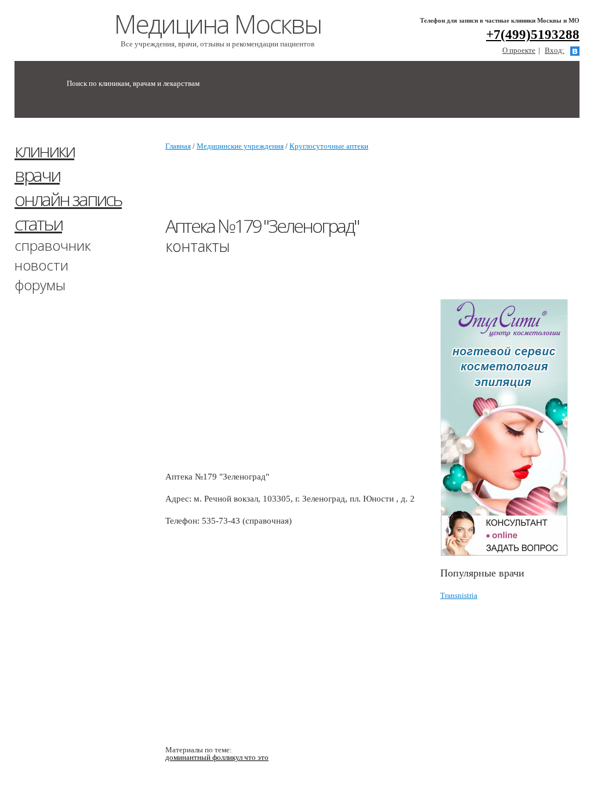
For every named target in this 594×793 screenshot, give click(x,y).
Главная (178, 146)
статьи (38, 223)
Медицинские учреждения (240, 146)
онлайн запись (68, 198)
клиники (44, 150)
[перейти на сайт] (509, 427)
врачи (37, 174)
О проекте (518, 50)
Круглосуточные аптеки (328, 146)
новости (41, 265)
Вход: (554, 50)
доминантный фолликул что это (217, 757)
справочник (53, 245)
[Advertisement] (376, 189)
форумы (40, 284)
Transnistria (458, 595)
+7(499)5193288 (532, 34)
